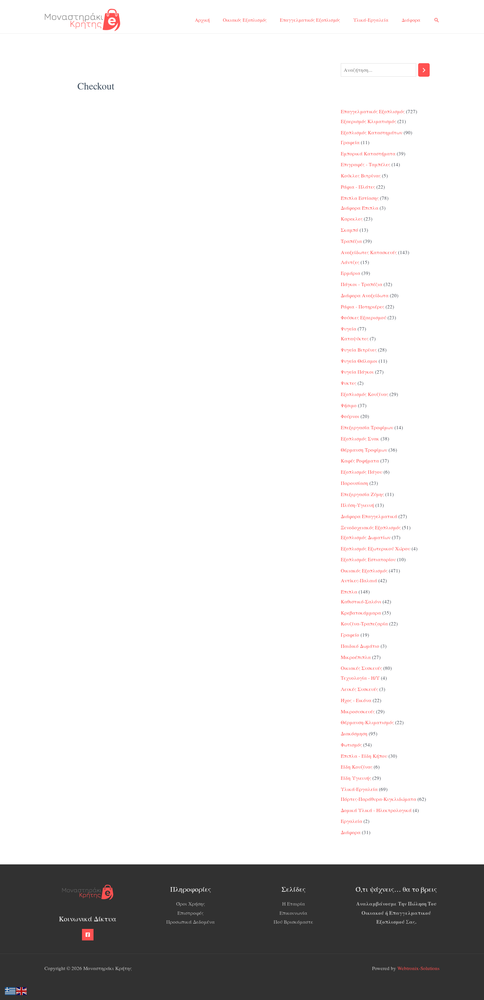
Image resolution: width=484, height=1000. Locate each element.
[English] (21, 990)
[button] (437, 20)
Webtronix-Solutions (418, 968)
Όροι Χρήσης (190, 903)
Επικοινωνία (293, 912)
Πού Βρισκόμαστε (293, 921)
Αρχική (202, 20)
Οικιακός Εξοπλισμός (245, 20)
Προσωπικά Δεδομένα (190, 921)
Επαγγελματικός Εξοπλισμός (310, 20)
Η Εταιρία (293, 903)
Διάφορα (411, 20)
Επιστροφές (190, 912)
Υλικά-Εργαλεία (371, 20)
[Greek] (10, 990)
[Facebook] (88, 934)
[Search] (424, 70)
